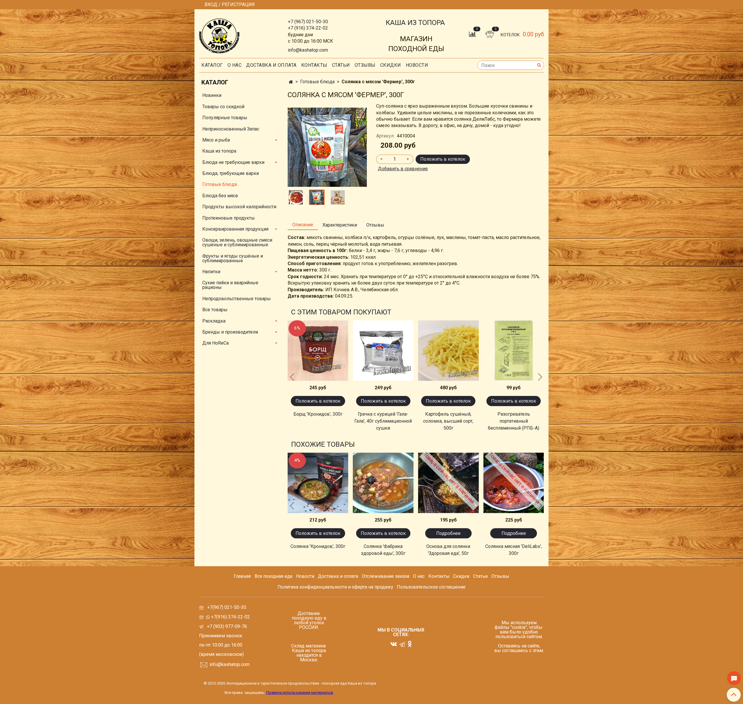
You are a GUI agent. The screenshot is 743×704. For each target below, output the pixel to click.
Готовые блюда (317, 81)
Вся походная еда (273, 576)
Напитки (211, 271)
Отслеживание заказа (385, 576)
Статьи (480, 576)
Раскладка (214, 321)
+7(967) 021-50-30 (227, 607)
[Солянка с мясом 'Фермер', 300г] (338, 197)
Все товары (215, 309)
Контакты (314, 65)
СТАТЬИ (341, 65)
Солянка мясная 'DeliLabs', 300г (513, 550)
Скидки (461, 576)
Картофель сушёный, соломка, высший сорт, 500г (448, 421)
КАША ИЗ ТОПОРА (415, 23)
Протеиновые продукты (228, 218)
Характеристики (339, 225)
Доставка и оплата (271, 65)
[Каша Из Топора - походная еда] (219, 34)
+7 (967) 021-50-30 (308, 21)
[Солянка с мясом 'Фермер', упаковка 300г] (327, 147)
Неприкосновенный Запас (230, 129)
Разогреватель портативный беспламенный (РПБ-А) (513, 421)
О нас (235, 65)
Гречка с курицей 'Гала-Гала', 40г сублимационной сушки (383, 421)
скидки (390, 65)
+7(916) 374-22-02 (230, 617)
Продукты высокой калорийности (239, 206)
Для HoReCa (215, 343)
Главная (242, 576)
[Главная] (291, 82)
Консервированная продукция (235, 229)
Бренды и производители (230, 332)
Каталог (212, 65)
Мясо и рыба (216, 140)
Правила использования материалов (299, 692)
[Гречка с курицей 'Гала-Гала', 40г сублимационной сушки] (383, 350)
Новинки (211, 95)
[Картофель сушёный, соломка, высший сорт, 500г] (448, 350)
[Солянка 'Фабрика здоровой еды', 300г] (383, 483)
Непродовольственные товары (236, 298)
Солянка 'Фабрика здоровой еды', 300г (383, 550)
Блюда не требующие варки (233, 162)
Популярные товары (224, 117)
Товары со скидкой (223, 106)
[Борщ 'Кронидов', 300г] (318, 350)
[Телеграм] (402, 644)
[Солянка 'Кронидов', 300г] (318, 483)
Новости (417, 65)
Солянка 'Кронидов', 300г (318, 546)
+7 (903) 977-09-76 (226, 626)
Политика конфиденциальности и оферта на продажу (335, 587)
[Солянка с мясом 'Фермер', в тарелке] (296, 197)
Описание (302, 224)
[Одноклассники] (409, 644)
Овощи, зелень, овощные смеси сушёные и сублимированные (237, 242)
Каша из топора (219, 151)
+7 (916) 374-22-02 (308, 28)
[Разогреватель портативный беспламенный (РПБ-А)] (513, 350)
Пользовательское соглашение (431, 587)
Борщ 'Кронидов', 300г (317, 414)
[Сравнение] (473, 34)
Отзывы (365, 65)
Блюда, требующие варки (230, 173)
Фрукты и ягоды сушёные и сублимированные (232, 258)
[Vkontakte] (393, 644)
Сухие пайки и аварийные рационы (230, 285)
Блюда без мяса (220, 195)
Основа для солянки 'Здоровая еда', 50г (448, 550)
